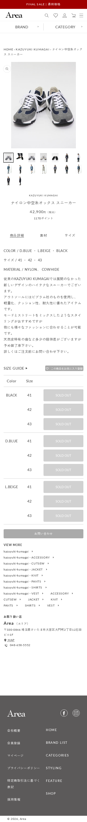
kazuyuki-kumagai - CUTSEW (24, 563)
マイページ (15, 755)
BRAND (21, 27)
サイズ (70, 235)
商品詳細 (17, 235)
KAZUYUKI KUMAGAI (32, 49)
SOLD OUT (63, 395)
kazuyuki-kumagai (16, 551)
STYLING (54, 768)
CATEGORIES (57, 755)
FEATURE (54, 781)
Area (23, 819)
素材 (43, 235)
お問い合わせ (43, 533)
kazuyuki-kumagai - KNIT (21, 575)
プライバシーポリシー (23, 768)
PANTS (9, 605)
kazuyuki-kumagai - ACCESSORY (27, 557)
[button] (46, 15)
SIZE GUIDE (16, 368)
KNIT (55, 599)
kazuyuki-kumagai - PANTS (23, 581)
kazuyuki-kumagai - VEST (22, 593)
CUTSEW (10, 599)
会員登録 (13, 743)
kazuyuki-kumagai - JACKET (24, 569)
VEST (51, 605)
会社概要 (13, 730)
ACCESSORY (60, 593)
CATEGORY (65, 27)
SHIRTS (30, 605)
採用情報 (13, 799)
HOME (8, 49)
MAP (10, 640)
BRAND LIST (57, 742)
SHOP (51, 793)
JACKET (34, 599)
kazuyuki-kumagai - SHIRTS (23, 587)
